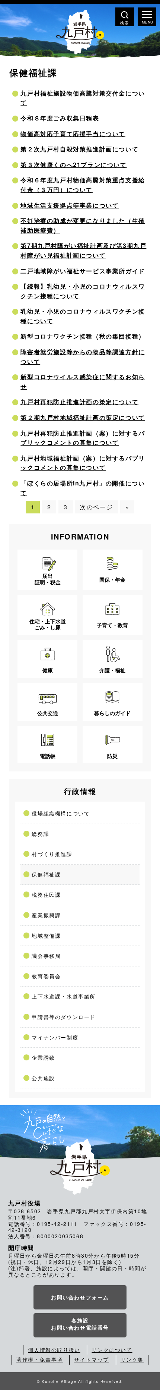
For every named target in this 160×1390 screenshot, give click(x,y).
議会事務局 (46, 955)
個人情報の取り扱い (54, 1349)
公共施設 (43, 1078)
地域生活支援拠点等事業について (69, 205)
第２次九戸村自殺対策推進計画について (79, 149)
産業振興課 (46, 915)
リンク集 (132, 1359)
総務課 (40, 833)
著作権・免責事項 (39, 1359)
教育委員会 (46, 976)
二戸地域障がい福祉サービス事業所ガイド (82, 271)
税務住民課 (46, 894)
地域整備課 (46, 935)
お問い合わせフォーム (80, 1297)
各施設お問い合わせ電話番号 (80, 1324)
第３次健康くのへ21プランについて (73, 164)
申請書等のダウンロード (64, 1017)
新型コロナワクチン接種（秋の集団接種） (82, 336)
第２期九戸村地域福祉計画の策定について (82, 417)
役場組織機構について (61, 813)
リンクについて (112, 1349)
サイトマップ (91, 1359)
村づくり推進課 (52, 854)
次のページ (96, 507)
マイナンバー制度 (55, 1037)
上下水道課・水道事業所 (64, 996)
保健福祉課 (46, 874)
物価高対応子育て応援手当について (72, 133)
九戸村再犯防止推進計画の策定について (79, 401)
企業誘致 (43, 1057)
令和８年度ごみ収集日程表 (59, 118)
